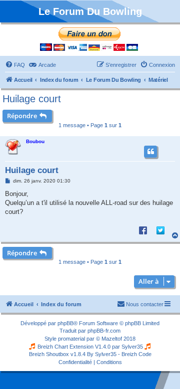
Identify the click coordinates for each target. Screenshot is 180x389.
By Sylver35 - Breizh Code (119, 354)
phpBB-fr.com (104, 331)
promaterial (71, 339)
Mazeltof (112, 339)
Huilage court (31, 98)
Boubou (35, 141)
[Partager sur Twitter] (160, 229)
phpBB (66, 323)
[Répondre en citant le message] (150, 152)
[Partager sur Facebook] (143, 229)
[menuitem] (15, 65)
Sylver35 (132, 347)
